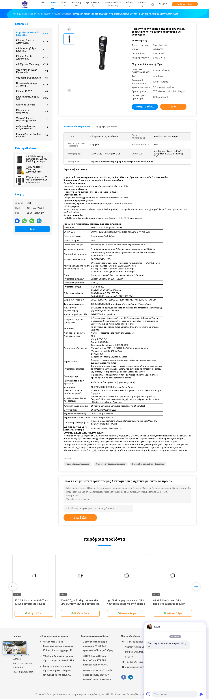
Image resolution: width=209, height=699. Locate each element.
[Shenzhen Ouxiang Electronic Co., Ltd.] (24, 4)
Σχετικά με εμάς (21, 654)
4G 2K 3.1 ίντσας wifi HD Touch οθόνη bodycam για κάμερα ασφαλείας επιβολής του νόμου (33, 604)
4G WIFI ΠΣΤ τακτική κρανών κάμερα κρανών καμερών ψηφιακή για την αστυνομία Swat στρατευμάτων (97, 675)
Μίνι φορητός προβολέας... (32, 111)
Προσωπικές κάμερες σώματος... (32, 84)
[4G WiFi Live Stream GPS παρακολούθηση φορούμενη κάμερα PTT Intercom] (172, 575)
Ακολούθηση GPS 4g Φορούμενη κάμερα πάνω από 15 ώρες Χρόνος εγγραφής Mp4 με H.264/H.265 (59, 646)
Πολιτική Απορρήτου (23, 672)
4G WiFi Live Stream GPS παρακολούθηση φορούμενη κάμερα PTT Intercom (169, 604)
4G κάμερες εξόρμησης (32, 64)
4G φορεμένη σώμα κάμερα (54, 636)
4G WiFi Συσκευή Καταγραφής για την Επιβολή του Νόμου (36, 159)
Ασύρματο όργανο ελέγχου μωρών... (32, 127)
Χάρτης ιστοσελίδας (23, 663)
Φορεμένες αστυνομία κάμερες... (32, 33)
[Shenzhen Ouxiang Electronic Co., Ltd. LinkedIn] (130, 677)
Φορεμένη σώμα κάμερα (32, 78)
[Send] (201, 694)
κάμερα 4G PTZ (32, 91)
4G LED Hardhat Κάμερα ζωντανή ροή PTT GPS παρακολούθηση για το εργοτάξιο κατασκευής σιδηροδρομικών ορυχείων (96, 661)
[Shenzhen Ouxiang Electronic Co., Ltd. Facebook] (123, 677)
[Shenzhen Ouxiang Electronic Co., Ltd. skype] (39, 220)
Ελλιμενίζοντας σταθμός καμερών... (32, 135)
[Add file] (148, 694)
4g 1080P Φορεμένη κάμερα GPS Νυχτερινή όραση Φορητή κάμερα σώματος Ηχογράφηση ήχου (126, 604)
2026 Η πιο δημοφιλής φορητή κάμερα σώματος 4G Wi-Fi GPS (58, 658)
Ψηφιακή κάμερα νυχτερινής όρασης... (32, 119)
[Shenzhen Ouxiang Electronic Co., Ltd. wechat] (31, 220)
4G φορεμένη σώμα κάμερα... (32, 49)
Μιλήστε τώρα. (184, 4)
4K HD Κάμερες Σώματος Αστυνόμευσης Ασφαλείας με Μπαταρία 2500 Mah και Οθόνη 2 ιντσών (36, 169)
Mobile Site (18, 667)
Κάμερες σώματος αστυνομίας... (32, 41)
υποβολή (80, 517)
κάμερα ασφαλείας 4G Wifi (32, 98)
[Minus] (201, 627)
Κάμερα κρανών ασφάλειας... (32, 57)
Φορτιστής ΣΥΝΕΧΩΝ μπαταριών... (32, 71)
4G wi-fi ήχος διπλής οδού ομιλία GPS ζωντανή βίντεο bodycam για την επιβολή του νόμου (80, 604)
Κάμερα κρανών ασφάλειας (95, 636)
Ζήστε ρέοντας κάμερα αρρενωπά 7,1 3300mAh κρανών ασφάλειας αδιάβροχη (98, 646)
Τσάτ (32, 229)
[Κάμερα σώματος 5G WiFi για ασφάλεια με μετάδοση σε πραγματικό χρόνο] (20, 180)
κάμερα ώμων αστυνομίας (77, 464)
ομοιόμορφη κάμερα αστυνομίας (110, 464)
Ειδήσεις (17, 659)
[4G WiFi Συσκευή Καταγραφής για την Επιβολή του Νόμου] (20, 159)
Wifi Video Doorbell (32, 104)
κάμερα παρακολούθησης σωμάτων (148, 464)
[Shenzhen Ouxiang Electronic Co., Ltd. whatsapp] (24, 220)
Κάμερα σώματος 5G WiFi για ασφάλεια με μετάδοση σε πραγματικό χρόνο (36, 179)
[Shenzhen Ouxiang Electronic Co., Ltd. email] (17, 220)
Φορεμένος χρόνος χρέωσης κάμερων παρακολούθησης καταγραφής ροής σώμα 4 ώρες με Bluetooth (57, 671)
